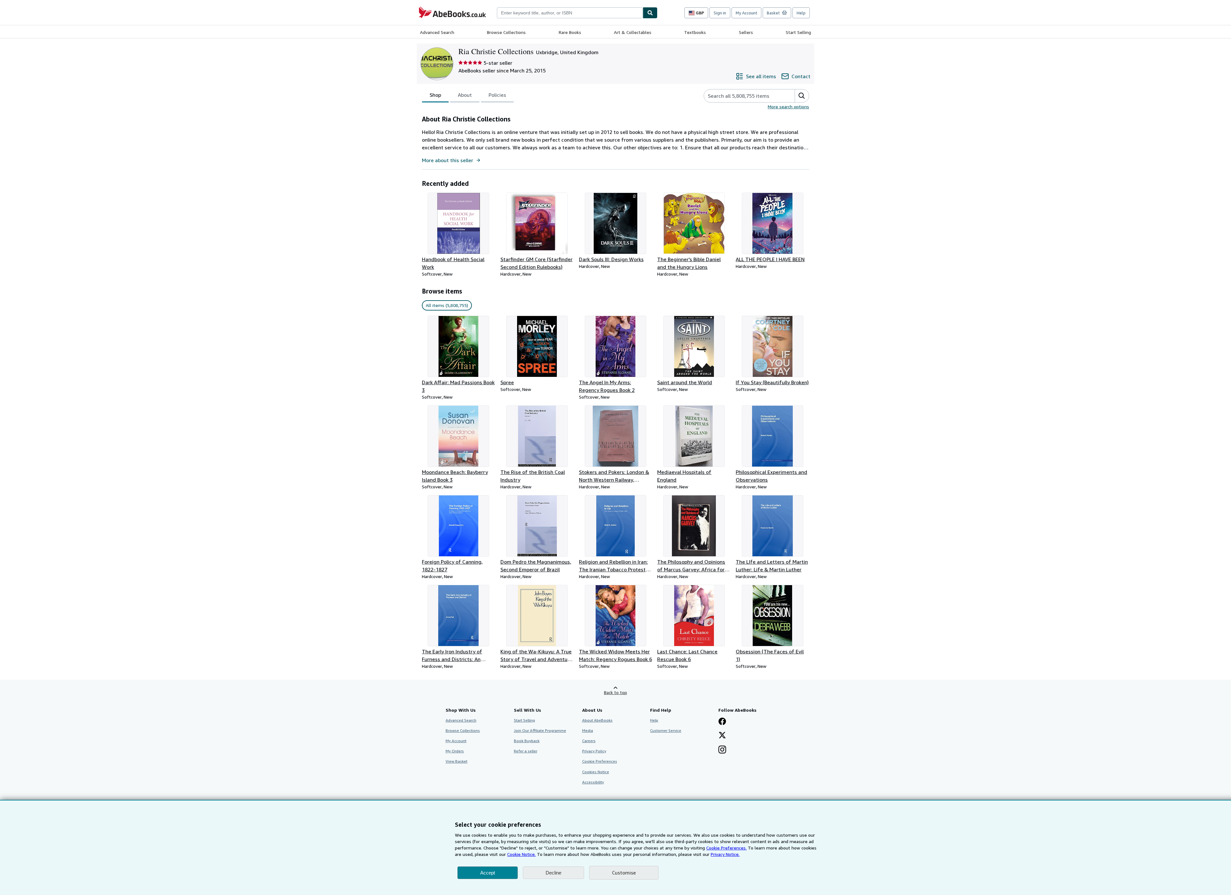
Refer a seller (525, 751)
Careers (589, 740)
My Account (746, 12)
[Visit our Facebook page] (722, 722)
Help (801, 12)
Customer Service (665, 730)
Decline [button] (553, 872)
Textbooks (695, 32)
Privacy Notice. (725, 854)
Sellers (746, 32)
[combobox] (570, 12)
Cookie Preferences (599, 761)
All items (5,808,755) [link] (447, 305)
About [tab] (465, 95)
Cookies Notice (595, 771)
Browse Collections (506, 32)
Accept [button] (487, 872)
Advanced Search (437, 32)
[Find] (650, 12)
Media (587, 730)
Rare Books (570, 32)
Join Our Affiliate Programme (540, 730)
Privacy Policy (594, 751)
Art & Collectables (632, 32)
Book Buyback (527, 740)
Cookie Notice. (521, 854)
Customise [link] (624, 872)
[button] (802, 95)
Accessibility (593, 782)
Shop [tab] (435, 95)
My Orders (455, 751)
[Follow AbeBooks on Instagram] (722, 750)
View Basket (456, 761)
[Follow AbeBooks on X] (722, 736)
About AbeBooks (597, 720)
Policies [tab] (497, 95)
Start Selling (798, 32)
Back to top (615, 692)
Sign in (720, 12)
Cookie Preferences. (726, 847)
